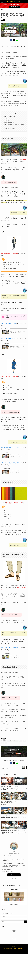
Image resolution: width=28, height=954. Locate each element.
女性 (8, 120)
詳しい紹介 (14, 874)
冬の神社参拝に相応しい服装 (8, 338)
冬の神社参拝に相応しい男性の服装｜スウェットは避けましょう (17, 347)
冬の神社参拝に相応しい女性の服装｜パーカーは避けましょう (17, 471)
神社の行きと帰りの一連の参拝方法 (10, 647)
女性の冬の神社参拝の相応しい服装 (10, 462)
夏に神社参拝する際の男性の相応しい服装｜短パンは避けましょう (17, 332)
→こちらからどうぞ (14, 6)
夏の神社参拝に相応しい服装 (8, 323)
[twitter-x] (13, 879)
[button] (11, 40)
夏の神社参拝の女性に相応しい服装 (10, 447)
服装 (24, 740)
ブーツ (20, 740)
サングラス (10, 740)
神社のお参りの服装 (9, 116)
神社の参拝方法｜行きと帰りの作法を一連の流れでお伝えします (17, 656)
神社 (4, 20)
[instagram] (15, 879)
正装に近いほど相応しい (10, 128)
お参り (4, 740)
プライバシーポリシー (16, 946)
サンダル (15, 740)
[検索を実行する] (25, 921)
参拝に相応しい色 (9, 122)
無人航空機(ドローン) (8, 913)
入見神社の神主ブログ (14, 1)
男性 (8, 118)
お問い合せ (9, 946)
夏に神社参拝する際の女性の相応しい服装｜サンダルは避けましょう (17, 456)
